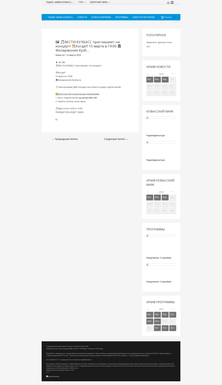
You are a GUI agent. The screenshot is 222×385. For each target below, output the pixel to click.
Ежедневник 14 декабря (158, 281)
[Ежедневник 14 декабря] (161, 271)
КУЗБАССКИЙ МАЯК (101, 17)
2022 (161, 309)
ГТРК (80, 2)
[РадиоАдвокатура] (161, 124)
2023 (161, 74)
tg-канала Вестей (88, 97)
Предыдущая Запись (65, 138)
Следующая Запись (116, 138)
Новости (60, 55)
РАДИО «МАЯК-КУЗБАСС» (59, 2)
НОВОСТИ (82, 17)
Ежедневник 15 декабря (158, 257)
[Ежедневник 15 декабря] (161, 244)
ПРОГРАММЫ (121, 17)
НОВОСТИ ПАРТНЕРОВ (143, 17)
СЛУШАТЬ (168, 17)
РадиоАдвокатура (155, 135)
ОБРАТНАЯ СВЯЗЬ (99, 2)
